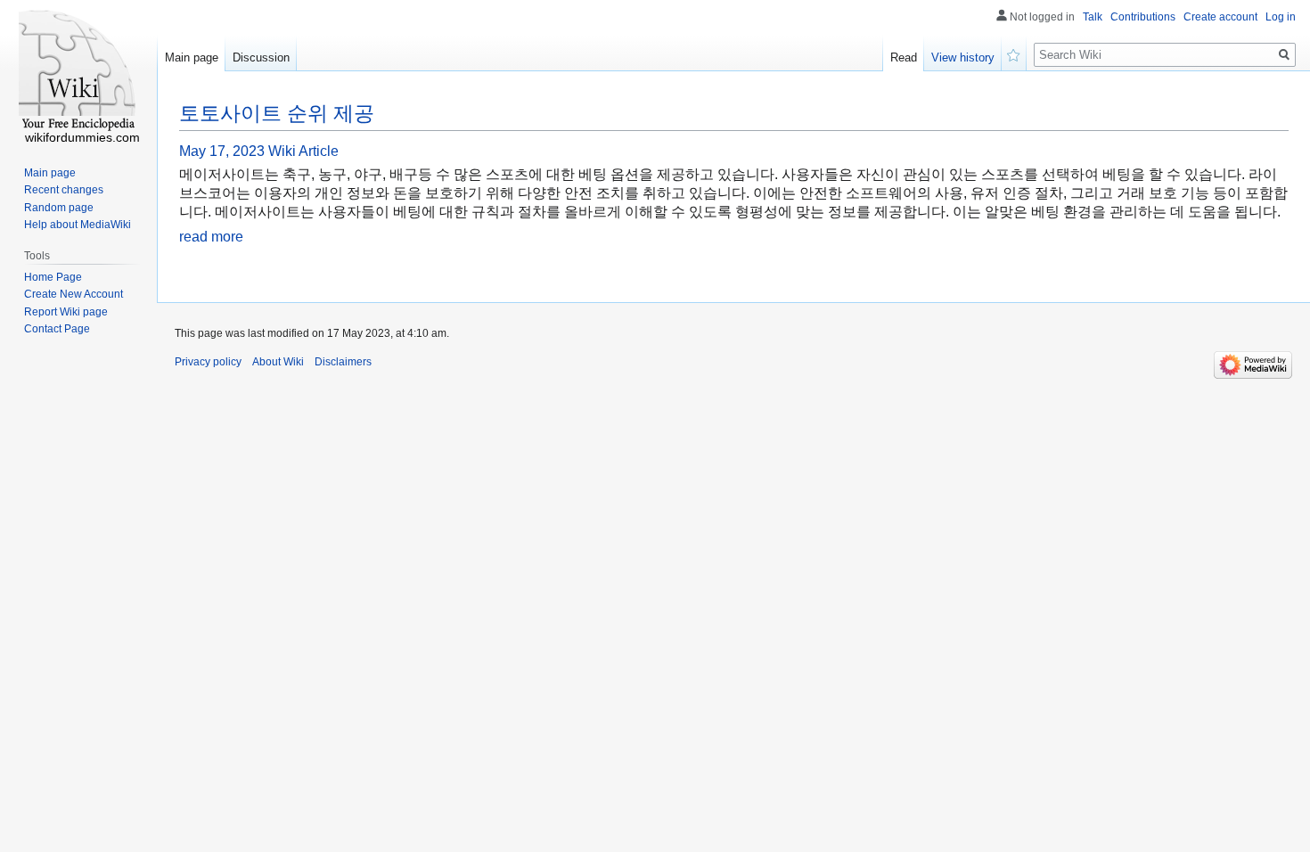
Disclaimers (343, 362)
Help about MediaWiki (77, 224)
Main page (191, 57)
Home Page (53, 277)
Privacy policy (208, 362)
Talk (1092, 17)
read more (211, 236)
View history (963, 57)
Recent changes (63, 190)
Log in (1280, 17)
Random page (59, 207)
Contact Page (57, 329)
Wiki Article (303, 151)
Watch (1014, 53)
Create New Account (73, 294)
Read (903, 57)
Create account (1220, 17)
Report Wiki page (66, 312)
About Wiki (278, 362)
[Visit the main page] (78, 71)
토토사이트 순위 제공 (276, 113)
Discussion (261, 57)
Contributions (1142, 17)
